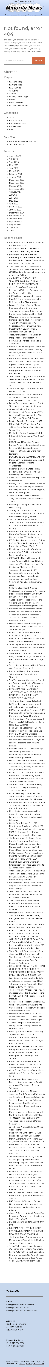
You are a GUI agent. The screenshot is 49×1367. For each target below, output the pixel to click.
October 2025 (15, 186)
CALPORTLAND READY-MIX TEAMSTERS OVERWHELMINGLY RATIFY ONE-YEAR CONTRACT (25, 281)
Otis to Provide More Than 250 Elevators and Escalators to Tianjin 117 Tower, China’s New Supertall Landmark (27, 826)
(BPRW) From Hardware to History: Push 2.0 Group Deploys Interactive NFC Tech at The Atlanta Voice (25, 299)
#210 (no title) (15, 85)
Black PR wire (15, 120)
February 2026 (15, 174)
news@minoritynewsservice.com (21, 1310)
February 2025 (15, 207)
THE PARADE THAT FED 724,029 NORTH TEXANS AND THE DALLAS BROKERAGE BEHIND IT (25, 894)
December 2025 (16, 180)
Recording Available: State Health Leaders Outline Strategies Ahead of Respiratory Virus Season (25, 472)
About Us (13, 91)
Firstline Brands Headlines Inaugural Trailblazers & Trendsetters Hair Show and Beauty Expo (26, 627)
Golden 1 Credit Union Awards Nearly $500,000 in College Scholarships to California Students (25, 787)
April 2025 (13, 204)
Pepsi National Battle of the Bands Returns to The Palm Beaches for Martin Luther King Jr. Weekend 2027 (26, 1136)
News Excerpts (16, 103)
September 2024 (17, 222)
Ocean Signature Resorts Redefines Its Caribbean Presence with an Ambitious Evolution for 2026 (27, 647)
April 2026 (13, 168)
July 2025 (13, 195)
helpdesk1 (13, 144)
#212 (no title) (15, 88)
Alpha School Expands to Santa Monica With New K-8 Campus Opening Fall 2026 (27, 1073)
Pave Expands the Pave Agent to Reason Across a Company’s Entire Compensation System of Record (25, 1064)
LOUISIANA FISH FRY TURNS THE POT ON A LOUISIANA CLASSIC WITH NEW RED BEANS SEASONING (27, 1231)
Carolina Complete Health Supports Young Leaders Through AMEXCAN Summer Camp (25, 1025)
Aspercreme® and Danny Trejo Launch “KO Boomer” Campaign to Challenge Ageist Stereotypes (27, 805)
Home (12, 100)
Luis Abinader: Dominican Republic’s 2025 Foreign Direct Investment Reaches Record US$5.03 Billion (25, 397)
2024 (11, 117)
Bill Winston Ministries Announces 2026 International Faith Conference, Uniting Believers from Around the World (27, 713)
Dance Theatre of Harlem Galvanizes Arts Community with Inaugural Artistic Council (27, 1195)
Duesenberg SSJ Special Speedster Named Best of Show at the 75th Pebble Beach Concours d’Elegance (25, 847)
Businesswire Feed (17, 123)
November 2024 (16, 216)
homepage (14, 46)
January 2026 (15, 177)
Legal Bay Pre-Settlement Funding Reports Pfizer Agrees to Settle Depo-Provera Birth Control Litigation (26, 731)
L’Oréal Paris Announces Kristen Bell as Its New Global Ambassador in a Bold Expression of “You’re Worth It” (27, 543)
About (22, 1363)
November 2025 (16, 183)
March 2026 (14, 171)
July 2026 (13, 159)
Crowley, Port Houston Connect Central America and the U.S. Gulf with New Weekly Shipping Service (26, 513)
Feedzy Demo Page (18, 97)
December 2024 (16, 213)
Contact (12, 94)
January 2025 (15, 210)
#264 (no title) (15, 82)
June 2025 (13, 198)
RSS (11, 129)
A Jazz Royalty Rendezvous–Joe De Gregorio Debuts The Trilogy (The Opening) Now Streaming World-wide (26, 603)
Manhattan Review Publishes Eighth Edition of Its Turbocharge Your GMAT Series (26, 436)
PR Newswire (15, 126)
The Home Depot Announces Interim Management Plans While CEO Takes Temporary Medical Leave (26, 1240)
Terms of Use (38, 1363)
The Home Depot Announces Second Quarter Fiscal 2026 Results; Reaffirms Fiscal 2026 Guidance (26, 722)
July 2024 (13, 227)
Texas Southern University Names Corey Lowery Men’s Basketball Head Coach (26, 498)
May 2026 (13, 165)
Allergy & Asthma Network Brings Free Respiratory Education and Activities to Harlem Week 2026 (27, 1216)
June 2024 (14, 230)
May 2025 (13, 201)
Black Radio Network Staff (21, 141)
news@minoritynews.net (17, 1307)
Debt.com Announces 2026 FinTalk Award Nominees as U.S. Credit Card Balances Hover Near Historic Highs (25, 1017)
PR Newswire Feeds (18, 105)
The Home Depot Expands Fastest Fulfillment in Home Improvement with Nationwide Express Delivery (25, 704)
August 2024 (15, 225)
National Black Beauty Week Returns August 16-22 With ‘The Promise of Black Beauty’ (26, 886)
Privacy (29, 1363)
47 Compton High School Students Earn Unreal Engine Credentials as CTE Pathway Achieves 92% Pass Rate (26, 945)
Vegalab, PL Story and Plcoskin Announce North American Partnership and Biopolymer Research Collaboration (27, 1094)
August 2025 (15, 192)
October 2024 (15, 219)
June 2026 (14, 162)
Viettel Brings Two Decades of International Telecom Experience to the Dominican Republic (25, 290)
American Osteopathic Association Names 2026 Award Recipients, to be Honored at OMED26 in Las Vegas (26, 534)
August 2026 (15, 156)
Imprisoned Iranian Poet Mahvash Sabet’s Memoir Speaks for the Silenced (24, 674)
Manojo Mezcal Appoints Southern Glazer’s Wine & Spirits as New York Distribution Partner (25, 552)
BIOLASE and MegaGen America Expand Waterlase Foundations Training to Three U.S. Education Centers (27, 445)
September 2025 (16, 189)
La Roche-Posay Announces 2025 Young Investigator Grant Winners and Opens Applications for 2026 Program (26, 796)
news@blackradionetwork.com (20, 1305)
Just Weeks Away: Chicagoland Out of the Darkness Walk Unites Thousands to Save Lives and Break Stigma (26, 683)
